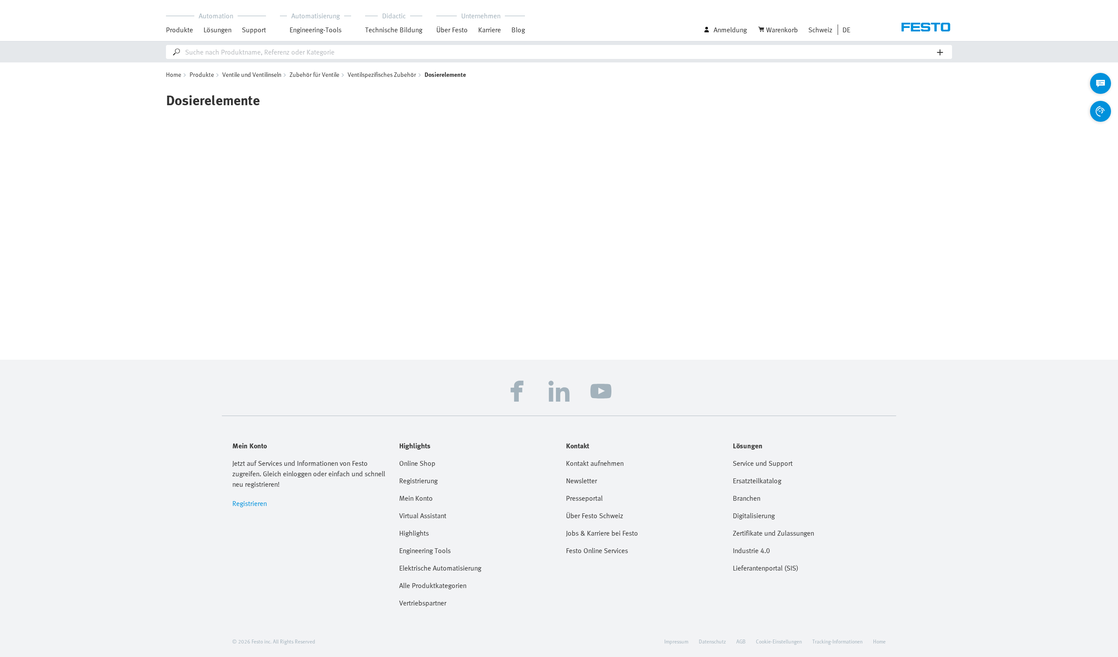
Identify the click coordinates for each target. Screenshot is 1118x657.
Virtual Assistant (422, 515)
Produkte (202, 74)
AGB (740, 641)
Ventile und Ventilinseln (251, 74)
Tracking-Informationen (837, 641)
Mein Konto (416, 498)
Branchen (746, 498)
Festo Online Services (597, 550)
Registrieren (249, 503)
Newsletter (581, 480)
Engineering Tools (425, 550)
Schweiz (820, 29)
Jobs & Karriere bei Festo (602, 533)
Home (173, 74)
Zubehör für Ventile (314, 74)
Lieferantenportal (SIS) (765, 568)
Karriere (489, 29)
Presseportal (584, 498)
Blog (518, 29)
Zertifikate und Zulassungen (773, 533)
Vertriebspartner (422, 603)
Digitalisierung (754, 515)
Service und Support (763, 463)
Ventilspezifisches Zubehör (382, 74)
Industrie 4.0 (751, 550)
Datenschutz (712, 641)
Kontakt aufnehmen (595, 463)
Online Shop (417, 463)
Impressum (676, 641)
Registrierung (418, 480)
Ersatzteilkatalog (757, 480)
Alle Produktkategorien (432, 585)
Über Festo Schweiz (594, 515)
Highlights (414, 533)
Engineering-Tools (316, 29)
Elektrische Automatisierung (440, 568)
